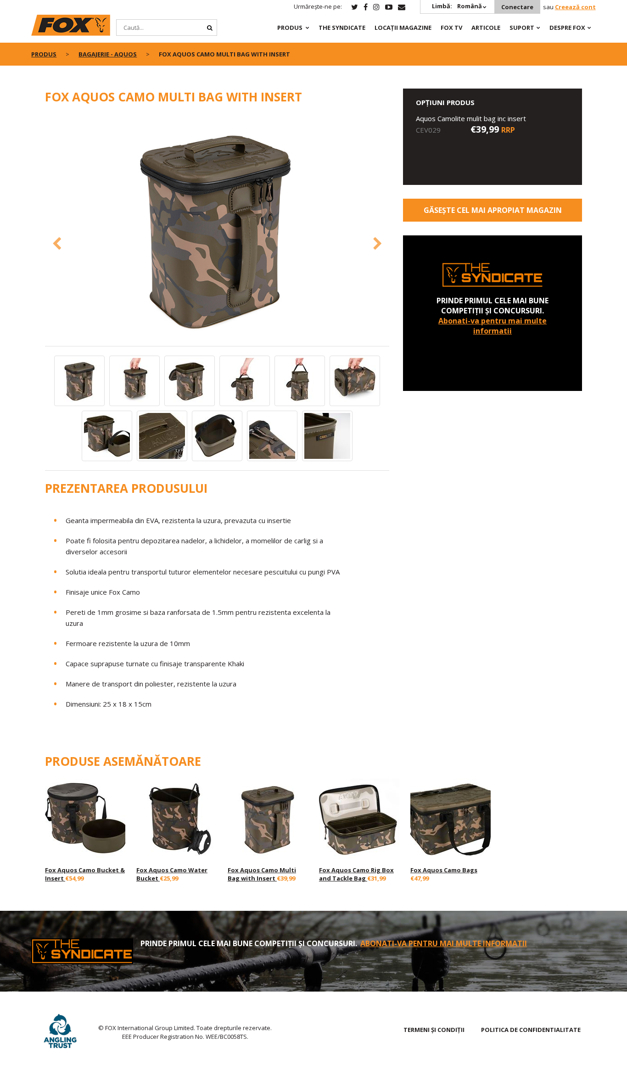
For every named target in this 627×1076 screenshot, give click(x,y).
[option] (217, 230)
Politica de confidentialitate (531, 1030)
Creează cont (575, 7)
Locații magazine (403, 27)
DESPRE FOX (567, 27)
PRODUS (289, 27)
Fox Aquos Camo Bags (443, 870)
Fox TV (451, 27)
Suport (521, 27)
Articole (485, 27)
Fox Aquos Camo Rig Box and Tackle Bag (356, 874)
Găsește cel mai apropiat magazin (493, 210)
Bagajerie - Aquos (107, 54)
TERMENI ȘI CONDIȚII (434, 1030)
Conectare (517, 7)
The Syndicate (342, 27)
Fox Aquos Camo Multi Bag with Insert (262, 874)
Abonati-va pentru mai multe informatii (492, 326)
